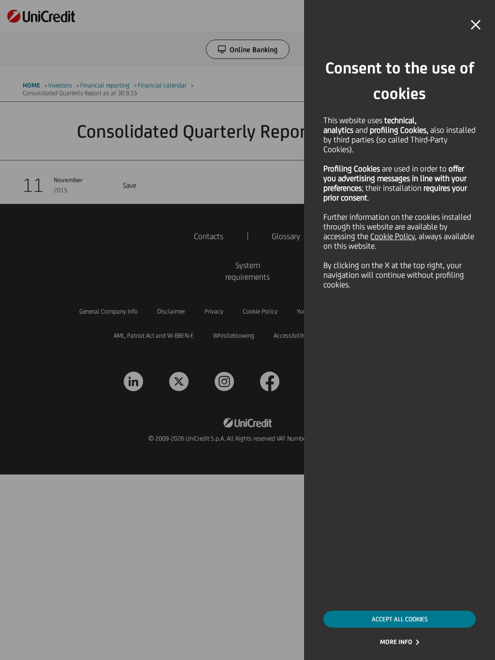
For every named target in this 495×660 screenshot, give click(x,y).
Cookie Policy (392, 236)
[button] (475, 25)
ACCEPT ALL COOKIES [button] (400, 619)
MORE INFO (396, 642)
